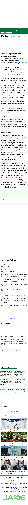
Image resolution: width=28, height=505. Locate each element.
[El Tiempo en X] (21, 478)
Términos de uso (5, 491)
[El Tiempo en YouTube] (19, 478)
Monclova (13, 36)
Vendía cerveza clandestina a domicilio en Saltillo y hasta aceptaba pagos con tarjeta (14, 294)
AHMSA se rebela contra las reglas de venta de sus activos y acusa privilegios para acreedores (15, 275)
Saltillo (4, 36)
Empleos (7, 199)
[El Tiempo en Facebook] (7, 478)
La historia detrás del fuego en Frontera (14, 289)
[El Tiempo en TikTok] (15, 478)
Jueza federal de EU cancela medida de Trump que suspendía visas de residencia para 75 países (15, 300)
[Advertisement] (14, 14)
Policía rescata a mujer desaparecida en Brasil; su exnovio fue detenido (19, 373)
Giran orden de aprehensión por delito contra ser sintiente (12, 430)
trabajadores (12, 199)
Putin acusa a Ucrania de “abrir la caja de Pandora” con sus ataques (6, 382)
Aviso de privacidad (14, 491)
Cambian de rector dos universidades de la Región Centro (13, 472)
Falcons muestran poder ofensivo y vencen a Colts (6, 389)
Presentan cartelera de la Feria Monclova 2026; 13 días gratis (13, 458)
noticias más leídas (14, 318)
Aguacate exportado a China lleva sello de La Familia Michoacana (13, 444)
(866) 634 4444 (12, 489)
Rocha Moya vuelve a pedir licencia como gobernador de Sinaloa (20, 381)
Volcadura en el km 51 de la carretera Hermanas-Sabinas (13, 270)
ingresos (18, 199)
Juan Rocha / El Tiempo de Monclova (10, 60)
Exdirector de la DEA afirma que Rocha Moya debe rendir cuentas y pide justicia (20, 390)
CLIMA (17, 411)
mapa (18, 489)
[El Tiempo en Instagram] (11, 478)
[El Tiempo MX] (14, 31)
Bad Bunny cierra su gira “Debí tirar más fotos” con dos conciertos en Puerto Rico (6, 373)
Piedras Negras (21, 36)
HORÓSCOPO (12, 411)
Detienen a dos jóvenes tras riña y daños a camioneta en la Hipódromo (14, 280)
